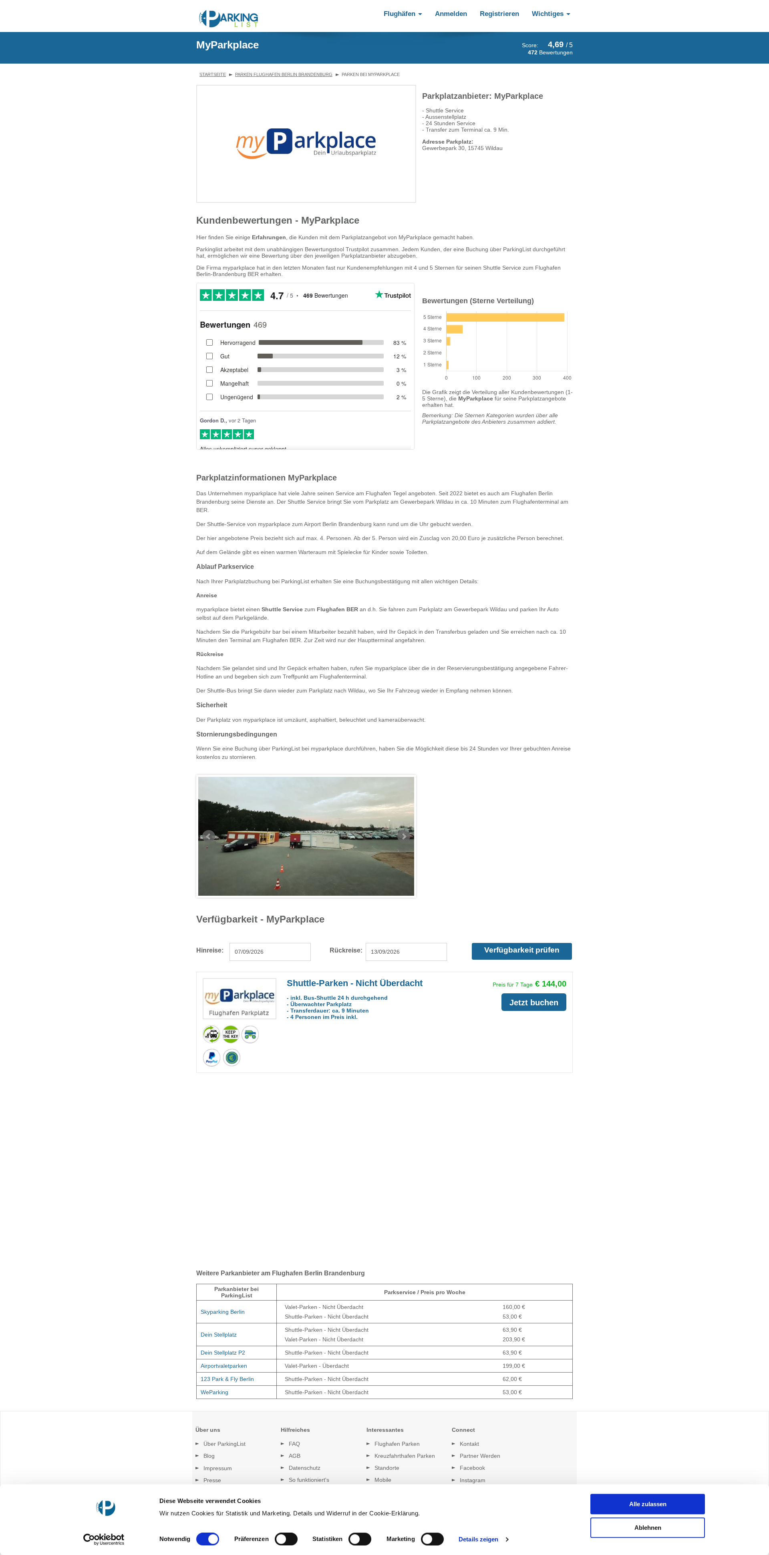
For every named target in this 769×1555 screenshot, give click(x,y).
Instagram (472, 1480)
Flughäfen (400, 14)
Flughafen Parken (397, 1444)
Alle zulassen (647, 1504)
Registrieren (499, 14)
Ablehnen (647, 1527)
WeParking (214, 1392)
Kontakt (469, 1444)
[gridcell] (237, 1311)
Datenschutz (304, 1468)
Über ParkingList (224, 1444)
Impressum (217, 1468)
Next (403, 836)
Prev (208, 836)
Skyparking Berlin (223, 1312)
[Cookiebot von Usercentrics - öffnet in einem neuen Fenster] (106, 1539)
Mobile (382, 1480)
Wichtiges (549, 14)
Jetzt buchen (533, 1002)
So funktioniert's (309, 1480)
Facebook (472, 1468)
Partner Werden (480, 1456)
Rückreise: (346, 950)
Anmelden (451, 14)
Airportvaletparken (224, 1366)
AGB (294, 1456)
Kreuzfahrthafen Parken (404, 1456)
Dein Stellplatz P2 (223, 1352)
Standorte (386, 1468)
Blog (209, 1456)
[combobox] (270, 952)
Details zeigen (478, 1539)
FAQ (294, 1444)
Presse (212, 1480)
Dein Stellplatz (219, 1334)
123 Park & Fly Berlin (227, 1379)
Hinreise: (209, 950)
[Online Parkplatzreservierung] (228, 19)
